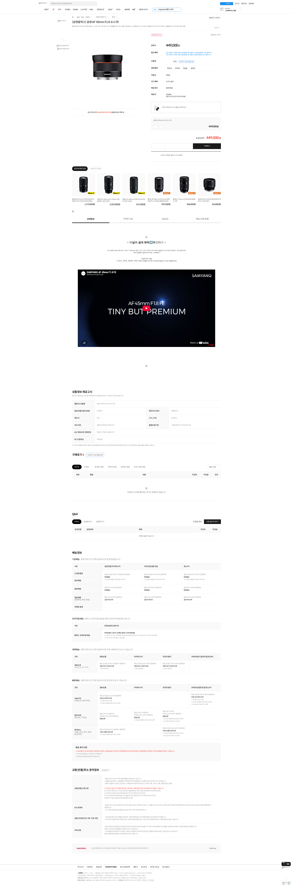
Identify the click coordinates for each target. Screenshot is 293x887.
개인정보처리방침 (111, 867)
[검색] (93, 3)
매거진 (118, 10)
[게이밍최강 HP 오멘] (286, 868)
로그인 (237, 4)
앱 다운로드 (166, 867)
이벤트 (91, 10)
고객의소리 (145, 880)
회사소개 (80, 867)
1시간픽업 (83, 10)
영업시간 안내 (142, 878)
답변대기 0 (100, 522)
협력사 (135, 867)
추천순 (86, 467)
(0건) (175, 61)
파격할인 (67, 10)
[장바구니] (245, 10)
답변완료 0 (88, 522)
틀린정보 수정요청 (214, 17)
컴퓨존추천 (100, 10)
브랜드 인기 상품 (96, 169)
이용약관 (89, 867)
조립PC (46, 10)
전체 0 (76, 522)
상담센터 (251, 4)
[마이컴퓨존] (252, 10)
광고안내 (144, 867)
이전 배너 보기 (62, 40)
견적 (59, 10)
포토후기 (112, 467)
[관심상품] (158, 146)
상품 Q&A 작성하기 (212, 522)
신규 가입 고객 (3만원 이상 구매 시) (106, 112)
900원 (168, 75)
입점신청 (99, 867)
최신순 (76, 467)
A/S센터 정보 (212, 848)
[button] (240, 8)
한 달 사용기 (139, 467)
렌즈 (113, 17)
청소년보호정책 (125, 867)
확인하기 (158, 242)
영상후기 (99, 467)
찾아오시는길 (154, 867)
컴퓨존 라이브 (143, 10)
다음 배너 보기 (64, 40)
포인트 (193, 68)
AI (53, 10)
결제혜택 (127, 10)
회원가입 (244, 4)
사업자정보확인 (99, 875)
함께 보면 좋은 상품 (80, 169)
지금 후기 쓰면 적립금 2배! (186, 61)
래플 (133, 10)
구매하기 (207, 146)
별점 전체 (212, 467)
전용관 (110, 10)
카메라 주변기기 (101, 17)
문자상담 (151, 880)
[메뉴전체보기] (40, 9)
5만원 (185, 68)
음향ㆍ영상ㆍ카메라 (83, 17)
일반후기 (125, 467)
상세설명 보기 (105, 770)
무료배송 (75, 10)
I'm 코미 (228, 3)
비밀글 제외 (197, 522)
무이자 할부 (170, 82)
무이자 (169, 68)
